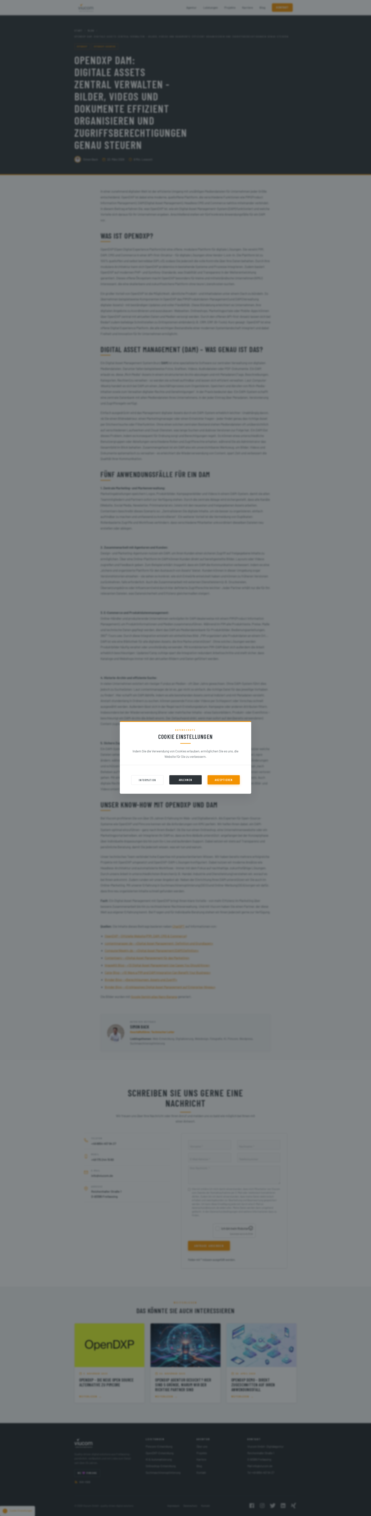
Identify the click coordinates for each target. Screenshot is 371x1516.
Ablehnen (185, 780)
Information (147, 780)
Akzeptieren (224, 780)
